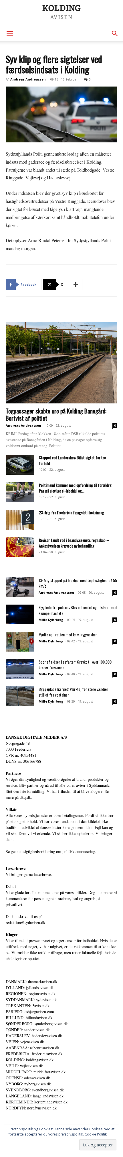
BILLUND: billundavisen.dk (29, 1017)
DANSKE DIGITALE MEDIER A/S (36, 737)
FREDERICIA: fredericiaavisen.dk (34, 1053)
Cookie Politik (96, 1134)
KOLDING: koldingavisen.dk (29, 1059)
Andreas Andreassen (28, 79)
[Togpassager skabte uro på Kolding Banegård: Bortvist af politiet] (61, 362)
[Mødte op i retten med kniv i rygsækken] (20, 642)
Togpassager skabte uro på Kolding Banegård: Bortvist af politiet (56, 414)
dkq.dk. (26, 797)
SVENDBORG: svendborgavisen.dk (35, 1090)
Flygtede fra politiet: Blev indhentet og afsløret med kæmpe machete (78, 610)
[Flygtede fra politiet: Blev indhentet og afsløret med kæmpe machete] (20, 614)
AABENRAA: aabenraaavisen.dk (32, 1047)
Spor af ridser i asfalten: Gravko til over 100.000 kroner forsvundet (75, 664)
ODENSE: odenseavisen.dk (28, 1077)
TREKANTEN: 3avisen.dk (27, 1005)
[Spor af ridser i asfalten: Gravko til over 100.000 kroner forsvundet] (20, 669)
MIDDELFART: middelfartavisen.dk (36, 1071)
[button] (10, 33)
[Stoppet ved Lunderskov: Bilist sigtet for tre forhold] (20, 465)
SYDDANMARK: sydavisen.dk (31, 999)
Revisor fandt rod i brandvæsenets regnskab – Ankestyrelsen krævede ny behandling (74, 543)
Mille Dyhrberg (51, 619)
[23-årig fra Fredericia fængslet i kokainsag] (20, 520)
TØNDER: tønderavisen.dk (28, 1029)
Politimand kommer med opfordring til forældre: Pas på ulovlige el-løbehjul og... (75, 488)
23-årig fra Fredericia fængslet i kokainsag (71, 512)
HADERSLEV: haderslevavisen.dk (34, 1035)
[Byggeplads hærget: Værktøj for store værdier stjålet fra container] (20, 696)
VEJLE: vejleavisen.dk (24, 1065)
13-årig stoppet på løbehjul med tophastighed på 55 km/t (78, 583)
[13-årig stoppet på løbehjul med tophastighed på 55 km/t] (20, 587)
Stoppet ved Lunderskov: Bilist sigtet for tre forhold (72, 460)
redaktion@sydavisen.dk (25, 922)
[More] (76, 284)
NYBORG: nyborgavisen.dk (28, 1084)
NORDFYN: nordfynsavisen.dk (31, 1108)
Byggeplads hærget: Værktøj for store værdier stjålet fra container (73, 692)
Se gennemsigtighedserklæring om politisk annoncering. (51, 851)
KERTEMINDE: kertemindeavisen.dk (37, 1102)
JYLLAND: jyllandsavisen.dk (30, 987)
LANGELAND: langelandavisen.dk (35, 1096)
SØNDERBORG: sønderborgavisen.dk (37, 1023)
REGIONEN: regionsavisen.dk (30, 993)
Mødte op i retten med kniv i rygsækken (68, 635)
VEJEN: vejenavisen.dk (25, 1041)
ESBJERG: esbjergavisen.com (30, 1011)
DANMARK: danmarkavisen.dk (31, 981)
